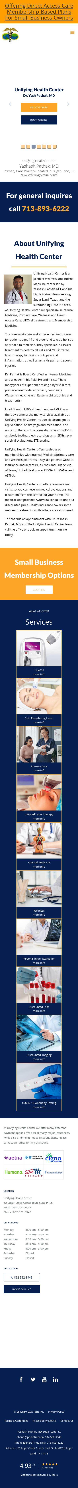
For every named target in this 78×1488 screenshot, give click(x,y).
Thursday (26, 1244)
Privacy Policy (56, 1411)
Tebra (55, 1474)
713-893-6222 (45, 208)
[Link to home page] (27, 35)
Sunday (19, 1258)
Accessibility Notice (44, 1420)
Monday (26, 1229)
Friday (26, 1248)
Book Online (21, 1289)
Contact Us (66, 1420)
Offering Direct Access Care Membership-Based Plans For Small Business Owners (39, 11)
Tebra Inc (38, 1411)
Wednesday (26, 1239)
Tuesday (26, 1234)
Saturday (19, 1253)
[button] (72, 32)
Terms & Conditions (16, 1420)
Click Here (39, 589)
